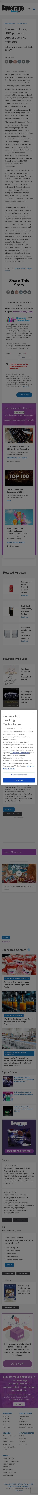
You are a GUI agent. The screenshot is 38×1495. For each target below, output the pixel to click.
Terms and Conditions (19, 753)
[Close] (34, 712)
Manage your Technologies (19, 775)
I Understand (19, 780)
